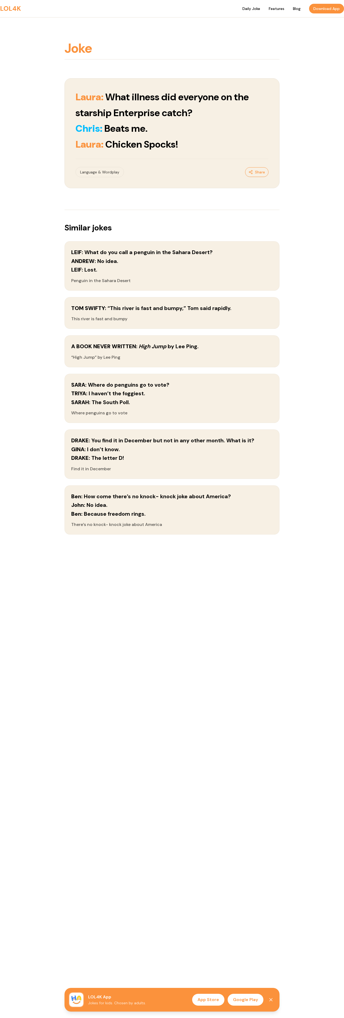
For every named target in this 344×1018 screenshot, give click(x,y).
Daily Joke (251, 8)
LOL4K (10, 8)
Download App (326, 8)
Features (276, 8)
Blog (296, 8)
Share (260, 172)
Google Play (245, 999)
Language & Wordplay (99, 172)
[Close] (271, 999)
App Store (208, 999)
